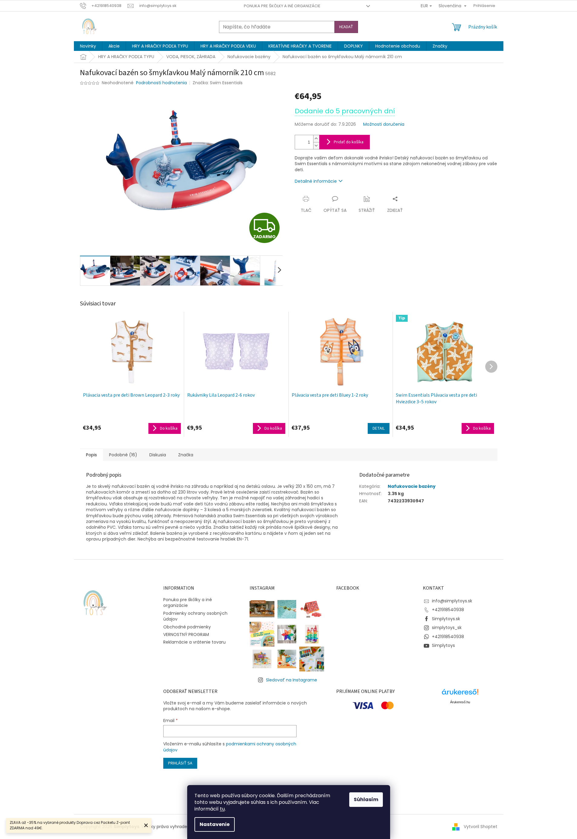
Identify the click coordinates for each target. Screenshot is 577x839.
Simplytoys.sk (446, 619)
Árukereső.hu (460, 702)
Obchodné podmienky (187, 627)
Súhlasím (366, 799)
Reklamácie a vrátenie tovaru (194, 642)
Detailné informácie (316, 181)
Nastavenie (215, 824)
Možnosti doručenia (383, 124)
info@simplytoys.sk (452, 601)
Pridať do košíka (348, 142)
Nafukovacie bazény (412, 486)
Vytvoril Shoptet (480, 827)
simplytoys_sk (447, 627)
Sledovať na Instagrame (291, 680)
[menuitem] (88, 46)
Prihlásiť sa (180, 763)
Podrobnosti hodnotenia (161, 83)
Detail (379, 428)
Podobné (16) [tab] (123, 455)
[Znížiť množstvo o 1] (316, 145)
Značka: (218, 83)
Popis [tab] (91, 455)
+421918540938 (448, 610)
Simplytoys (443, 645)
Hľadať (346, 27)
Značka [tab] (185, 455)
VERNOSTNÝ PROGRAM (186, 634)
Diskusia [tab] (157, 455)
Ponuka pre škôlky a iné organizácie (282, 6)
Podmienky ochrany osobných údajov (195, 616)
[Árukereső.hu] (460, 694)
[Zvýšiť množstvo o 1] (316, 138)
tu (222, 808)
